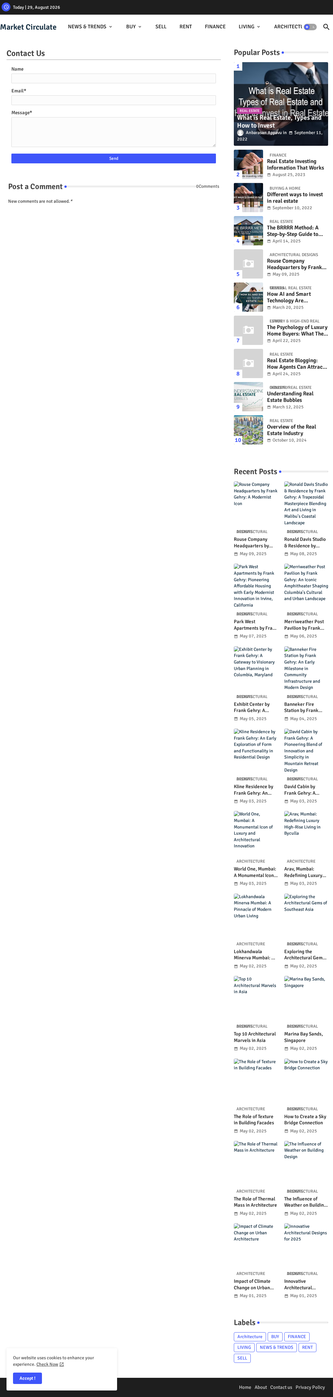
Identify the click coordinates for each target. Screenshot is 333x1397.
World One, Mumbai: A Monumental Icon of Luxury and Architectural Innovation (255, 872)
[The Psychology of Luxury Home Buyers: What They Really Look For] (248, 330)
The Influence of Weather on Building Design (305, 1202)
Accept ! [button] (27, 1378)
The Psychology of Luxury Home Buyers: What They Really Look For (297, 330)
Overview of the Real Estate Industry (291, 430)
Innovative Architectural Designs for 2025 (302, 1284)
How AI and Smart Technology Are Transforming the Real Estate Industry (293, 297)
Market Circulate (28, 27)
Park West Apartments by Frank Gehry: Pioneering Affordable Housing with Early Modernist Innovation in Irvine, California (256, 625)
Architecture (249, 1336)
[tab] (90, 27)
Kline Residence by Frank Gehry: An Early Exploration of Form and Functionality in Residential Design (254, 790)
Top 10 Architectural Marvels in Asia (255, 1037)
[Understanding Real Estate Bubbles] (248, 396)
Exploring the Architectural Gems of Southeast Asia (304, 955)
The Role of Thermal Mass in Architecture (255, 1202)
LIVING (246, 26)
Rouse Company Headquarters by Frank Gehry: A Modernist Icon (296, 264)
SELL (160, 26)
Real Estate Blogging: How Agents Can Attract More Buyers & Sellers (296, 364)
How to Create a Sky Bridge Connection (305, 1120)
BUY (131, 26)
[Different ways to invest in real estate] (248, 197)
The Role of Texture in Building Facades (254, 1120)
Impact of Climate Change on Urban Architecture (252, 1284)
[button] (310, 27)
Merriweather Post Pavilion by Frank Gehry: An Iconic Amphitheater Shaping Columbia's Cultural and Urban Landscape (304, 625)
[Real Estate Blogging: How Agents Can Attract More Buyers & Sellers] (248, 363)
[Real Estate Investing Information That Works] (248, 164)
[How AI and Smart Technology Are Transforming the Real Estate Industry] (248, 297)
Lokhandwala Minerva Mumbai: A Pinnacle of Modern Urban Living (254, 955)
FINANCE (215, 26)
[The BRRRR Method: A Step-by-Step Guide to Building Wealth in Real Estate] (248, 230)
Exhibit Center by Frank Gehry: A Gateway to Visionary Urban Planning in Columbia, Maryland (255, 707)
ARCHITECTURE (292, 26)
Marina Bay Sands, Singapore (303, 1037)
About (261, 1387)
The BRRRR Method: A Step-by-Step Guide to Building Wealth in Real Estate (294, 231)
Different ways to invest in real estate (295, 197)
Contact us (281, 1387)
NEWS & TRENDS (87, 26)
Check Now (47, 1364)
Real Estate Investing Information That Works (295, 164)
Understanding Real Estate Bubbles (290, 397)
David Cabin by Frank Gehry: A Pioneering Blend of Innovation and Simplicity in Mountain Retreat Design (305, 790)
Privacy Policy (310, 1387)
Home (245, 1387)
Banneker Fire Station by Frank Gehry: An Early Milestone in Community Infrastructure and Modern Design (303, 707)
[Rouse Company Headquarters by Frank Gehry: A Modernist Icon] (248, 264)
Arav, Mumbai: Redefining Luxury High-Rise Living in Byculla (303, 872)
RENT (186, 26)
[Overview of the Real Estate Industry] (248, 430)
